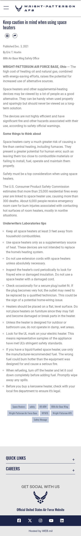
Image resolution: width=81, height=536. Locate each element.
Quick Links (16, 458)
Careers (13, 469)
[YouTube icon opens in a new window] (51, 521)
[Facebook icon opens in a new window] (19, 521)
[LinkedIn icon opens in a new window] (62, 521)
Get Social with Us (40, 487)
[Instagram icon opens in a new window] (40, 521)
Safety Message (40, 419)
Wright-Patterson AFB (62, 413)
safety (32, 406)
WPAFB (45, 413)
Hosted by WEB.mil (40, 530)
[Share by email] (14, 35)
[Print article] (7, 35)
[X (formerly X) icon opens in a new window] (30, 521)
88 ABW (43, 406)
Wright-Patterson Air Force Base (23, 413)
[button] (6, 8)
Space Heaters (19, 406)
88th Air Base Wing (59, 406)
